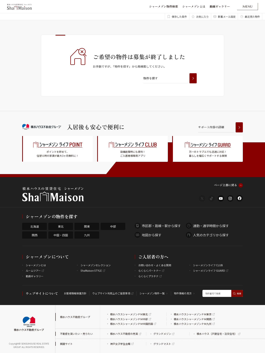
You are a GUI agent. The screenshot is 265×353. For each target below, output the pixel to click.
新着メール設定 (227, 16)
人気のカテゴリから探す (211, 235)
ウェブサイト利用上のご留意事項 (111, 293)
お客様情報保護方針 (75, 293)
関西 (34, 235)
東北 (61, 226)
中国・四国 (61, 235)
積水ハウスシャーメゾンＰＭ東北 (129, 314)
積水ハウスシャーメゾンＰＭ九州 (192, 324)
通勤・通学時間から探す (211, 225)
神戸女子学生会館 (120, 344)
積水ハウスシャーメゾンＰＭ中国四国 (131, 324)
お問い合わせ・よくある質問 (154, 265)
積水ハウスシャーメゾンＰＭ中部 (129, 319)
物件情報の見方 (183, 293)
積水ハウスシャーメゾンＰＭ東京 (192, 314)
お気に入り (202, 16)
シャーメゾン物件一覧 (152, 293)
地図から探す (151, 235)
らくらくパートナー (149, 270)
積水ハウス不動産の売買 (124, 334)
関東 (87, 226)
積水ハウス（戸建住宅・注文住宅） (217, 334)
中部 (113, 226)
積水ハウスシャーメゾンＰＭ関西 (192, 319)
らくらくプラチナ (148, 276)
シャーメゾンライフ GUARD (209, 270)
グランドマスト (162, 344)
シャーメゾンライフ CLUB (208, 265)
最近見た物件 (252, 16)
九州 (87, 235)
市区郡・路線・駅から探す (161, 225)
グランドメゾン (162, 334)
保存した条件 (179, 16)
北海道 (34, 226)
